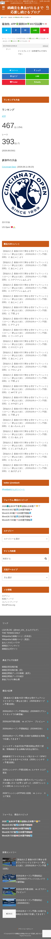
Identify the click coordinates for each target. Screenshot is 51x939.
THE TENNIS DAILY (11, 633)
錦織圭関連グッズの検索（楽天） (17, 673)
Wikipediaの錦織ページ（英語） (16, 639)
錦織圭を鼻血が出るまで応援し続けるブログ (25, 10)
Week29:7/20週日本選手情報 (16, 520)
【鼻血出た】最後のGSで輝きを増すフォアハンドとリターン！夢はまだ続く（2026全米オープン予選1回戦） (25, 254)
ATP (4, 116)
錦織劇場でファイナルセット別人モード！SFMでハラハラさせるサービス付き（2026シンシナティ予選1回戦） (24, 759)
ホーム (4, 38)
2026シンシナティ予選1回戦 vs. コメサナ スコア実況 (24, 771)
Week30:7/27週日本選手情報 (16, 517)
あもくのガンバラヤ (11, 642)
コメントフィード (10, 602)
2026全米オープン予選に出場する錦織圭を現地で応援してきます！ (24, 737)
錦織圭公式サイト (10, 649)
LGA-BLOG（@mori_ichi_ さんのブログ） (20, 630)
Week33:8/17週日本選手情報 (16, 510)
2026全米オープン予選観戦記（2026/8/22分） (23, 728)
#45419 (45, 46)
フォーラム (11, 38)
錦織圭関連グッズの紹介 (13, 676)
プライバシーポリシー (25, 929)
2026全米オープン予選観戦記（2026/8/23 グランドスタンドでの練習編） (24, 712)
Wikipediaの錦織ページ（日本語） (17, 636)
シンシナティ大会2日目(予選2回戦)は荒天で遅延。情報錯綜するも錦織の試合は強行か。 (23, 747)
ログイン (6, 596)
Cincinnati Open (9, 167)
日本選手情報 (20, 38)
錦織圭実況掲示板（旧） (13, 670)
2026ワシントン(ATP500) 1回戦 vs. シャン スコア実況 (24, 794)
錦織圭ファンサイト (11, 645)
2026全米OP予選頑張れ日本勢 (18, 506)
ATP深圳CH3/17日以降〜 (36, 38)
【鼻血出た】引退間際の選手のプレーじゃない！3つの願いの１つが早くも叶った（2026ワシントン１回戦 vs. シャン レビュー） (24, 783)
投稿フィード (8, 599)
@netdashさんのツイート (13, 489)
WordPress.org (8, 605)
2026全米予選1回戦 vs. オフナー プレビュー (24, 721)
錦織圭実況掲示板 (10, 667)
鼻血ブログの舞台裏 (11, 679)
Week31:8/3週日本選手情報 (15, 513)
